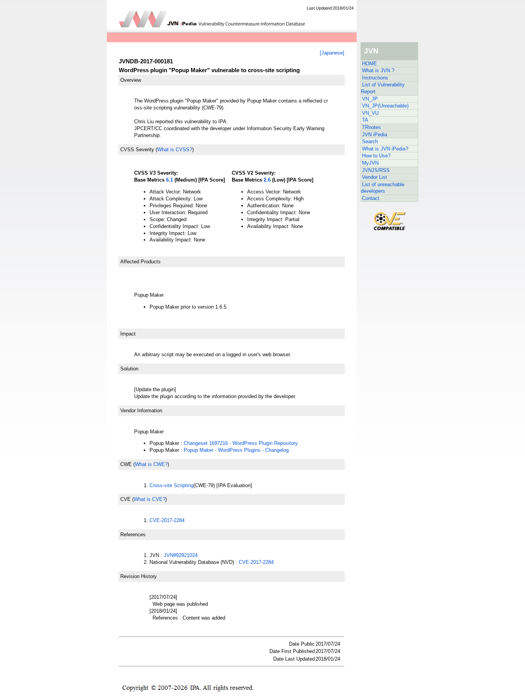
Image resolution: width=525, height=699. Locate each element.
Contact (370, 198)
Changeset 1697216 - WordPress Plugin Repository (241, 443)
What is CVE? (149, 499)
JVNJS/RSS (376, 170)
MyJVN (370, 163)
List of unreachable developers (382, 188)
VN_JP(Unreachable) (385, 106)
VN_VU (370, 113)
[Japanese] (332, 53)
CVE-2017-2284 (167, 520)
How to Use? (376, 156)
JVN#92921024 (181, 555)
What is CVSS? (174, 149)
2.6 (267, 180)
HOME (369, 63)
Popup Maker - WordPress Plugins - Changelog (236, 450)
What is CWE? (151, 464)
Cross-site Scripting (171, 485)
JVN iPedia (374, 134)
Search (370, 141)
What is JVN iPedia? (385, 149)
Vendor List (374, 177)
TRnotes (371, 127)
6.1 (169, 180)
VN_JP (370, 99)
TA (365, 120)
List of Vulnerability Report (383, 88)
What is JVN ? (378, 70)
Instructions (375, 78)
